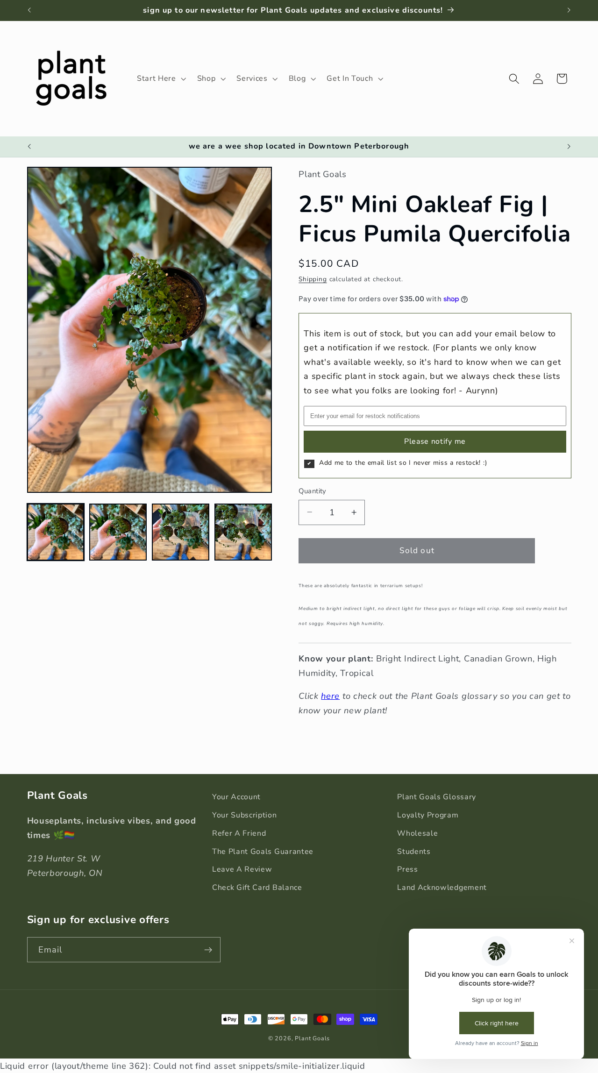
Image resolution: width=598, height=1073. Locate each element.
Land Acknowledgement (442, 887)
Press (407, 869)
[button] (160, 78)
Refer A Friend (239, 833)
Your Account (236, 797)
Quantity (313, 491)
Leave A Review (242, 869)
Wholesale (417, 833)
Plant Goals (312, 1038)
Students (414, 851)
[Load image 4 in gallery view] (242, 532)
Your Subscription (244, 815)
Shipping (313, 279)
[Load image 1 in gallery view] (55, 532)
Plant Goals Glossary (436, 797)
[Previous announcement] (29, 10)
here (330, 696)
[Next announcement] (569, 10)
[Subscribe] (208, 949)
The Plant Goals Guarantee (262, 851)
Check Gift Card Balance (257, 887)
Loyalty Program (427, 815)
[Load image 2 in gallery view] (117, 532)
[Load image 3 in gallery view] (180, 532)
